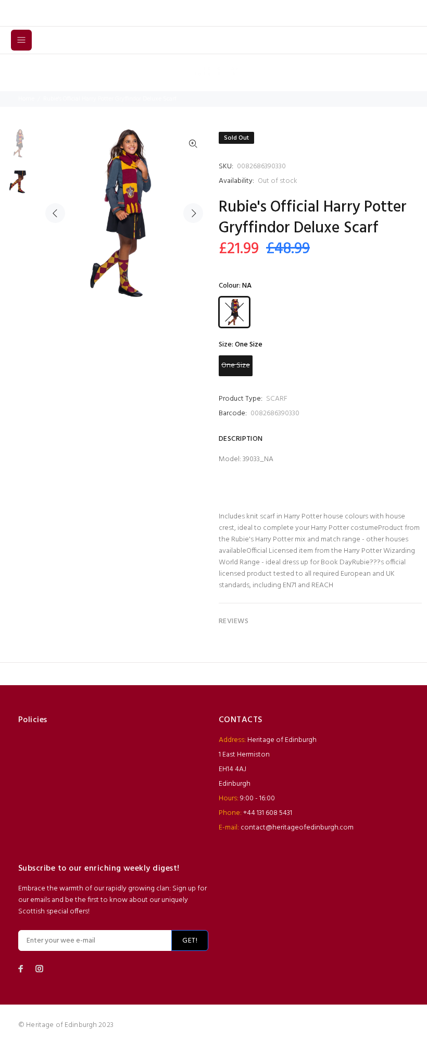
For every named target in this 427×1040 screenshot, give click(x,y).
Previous (55, 213)
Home (26, 99)
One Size (235, 366)
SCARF (276, 399)
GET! (189, 941)
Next (193, 213)
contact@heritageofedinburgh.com (297, 828)
